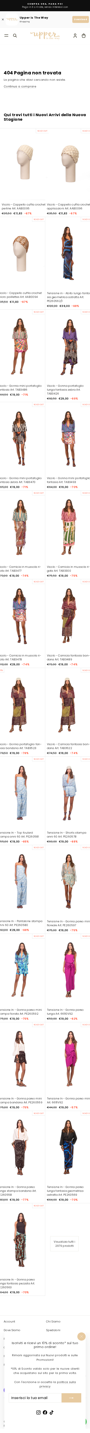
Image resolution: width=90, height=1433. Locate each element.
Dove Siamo (12, 1330)
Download (80, 19)
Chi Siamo (53, 1321)
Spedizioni (53, 1330)
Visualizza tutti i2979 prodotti (64, 1244)
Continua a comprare (20, 86)
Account (9, 1321)
